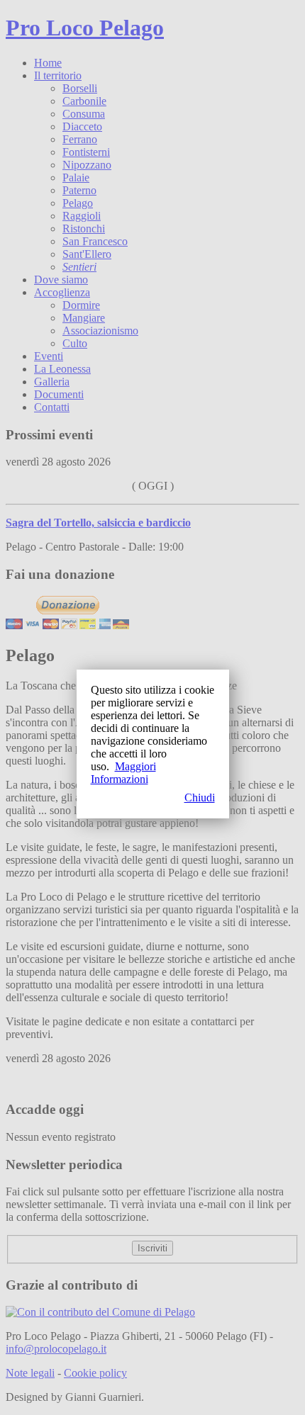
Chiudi (199, 797)
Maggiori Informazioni (123, 772)
